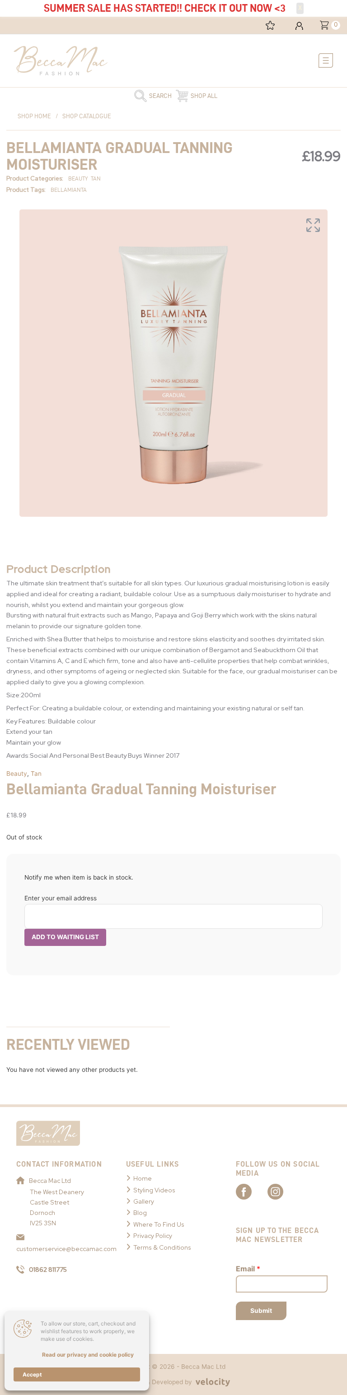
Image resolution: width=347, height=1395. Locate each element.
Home (142, 1178)
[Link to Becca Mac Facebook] (251, 1191)
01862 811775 (48, 1269)
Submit (261, 1310)
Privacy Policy (152, 1236)
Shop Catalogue (86, 116)
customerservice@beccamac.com (62, 1249)
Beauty (16, 773)
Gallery (143, 1201)
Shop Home (34, 116)
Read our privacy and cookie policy (88, 1354)
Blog (140, 1213)
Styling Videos (154, 1190)
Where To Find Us (158, 1224)
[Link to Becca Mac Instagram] (283, 1191)
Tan (36, 773)
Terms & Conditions (162, 1247)
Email (248, 1268)
